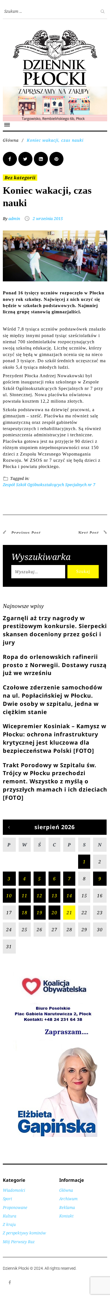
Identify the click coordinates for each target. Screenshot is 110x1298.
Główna (11, 140)
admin (14, 218)
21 (69, 912)
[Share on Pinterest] (56, 159)
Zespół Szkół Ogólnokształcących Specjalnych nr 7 (49, 484)
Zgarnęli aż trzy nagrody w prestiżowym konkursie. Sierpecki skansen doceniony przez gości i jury (55, 630)
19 (39, 912)
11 (24, 895)
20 (54, 912)
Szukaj (83, 571)
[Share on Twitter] (25, 159)
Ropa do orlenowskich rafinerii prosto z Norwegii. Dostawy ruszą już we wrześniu (55, 665)
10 (9, 895)
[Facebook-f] (10, 1282)
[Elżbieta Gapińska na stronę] (55, 1136)
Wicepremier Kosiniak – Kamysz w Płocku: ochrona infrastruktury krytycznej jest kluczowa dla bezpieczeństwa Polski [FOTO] (54, 738)
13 (54, 895)
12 (39, 895)
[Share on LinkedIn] (41, 159)
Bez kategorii (20, 177)
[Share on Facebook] (10, 159)
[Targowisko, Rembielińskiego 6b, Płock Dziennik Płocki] (55, 89)
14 (69, 895)
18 (24, 912)
